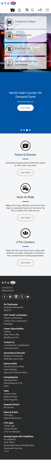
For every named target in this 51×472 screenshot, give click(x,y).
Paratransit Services (13, 448)
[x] (22, 296)
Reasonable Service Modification (19, 445)
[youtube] (27, 296)
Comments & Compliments (16, 345)
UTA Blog (8, 415)
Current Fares (10, 394)
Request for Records (13, 356)
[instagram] (10, 296)
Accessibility (10, 439)
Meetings (8, 324)
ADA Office (9, 442)
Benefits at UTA (11, 337)
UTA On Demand (12, 432)
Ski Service (9, 407)
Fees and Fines (10, 380)
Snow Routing (10, 369)
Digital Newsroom (12, 418)
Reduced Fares (10, 397)
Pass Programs (11, 400)
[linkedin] (16, 296)
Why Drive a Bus (11, 334)
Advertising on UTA (13, 383)
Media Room (8, 290)
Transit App (9, 426)
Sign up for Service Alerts (15, 372)
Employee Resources (13, 307)
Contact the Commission (15, 321)
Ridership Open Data (13, 359)
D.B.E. (6, 386)
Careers (7, 331)
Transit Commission (13, 318)
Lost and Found (11, 348)
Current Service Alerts (14, 366)
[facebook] (4, 296)
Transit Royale (10, 429)
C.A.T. (6, 451)
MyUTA (7, 310)
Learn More (25, 108)
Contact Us (7, 288)
